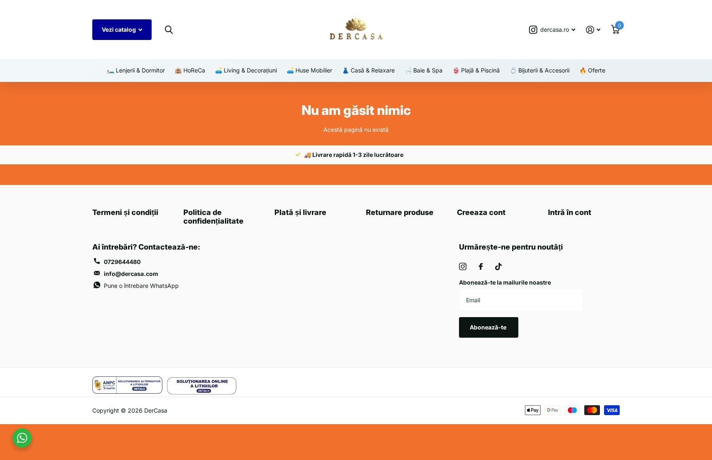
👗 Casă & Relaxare (368, 70)
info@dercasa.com (131, 273)
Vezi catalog (119, 29)
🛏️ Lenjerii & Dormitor (136, 70)
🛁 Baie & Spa (424, 70)
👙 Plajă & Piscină (476, 70)
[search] (168, 30)
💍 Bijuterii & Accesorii (539, 70)
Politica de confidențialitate (213, 216)
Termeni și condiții (125, 212)
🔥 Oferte (592, 70)
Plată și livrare (300, 212)
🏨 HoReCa (190, 70)
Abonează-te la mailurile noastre (505, 282)
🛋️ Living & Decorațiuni (246, 70)
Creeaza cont (481, 212)
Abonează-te (489, 327)
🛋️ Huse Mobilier (309, 70)
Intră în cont (569, 212)
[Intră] (593, 30)
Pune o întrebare (141, 285)
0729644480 (122, 261)
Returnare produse (399, 212)
